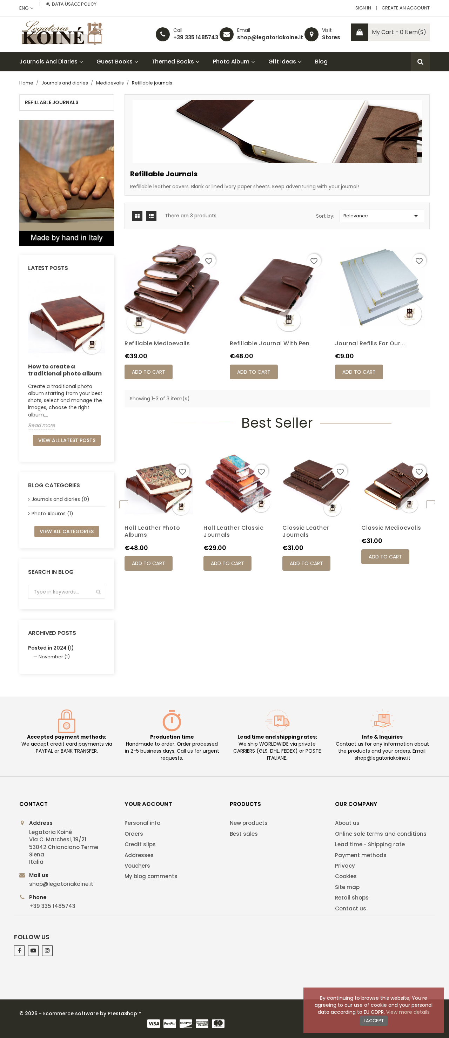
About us (347, 823)
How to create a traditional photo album (65, 370)
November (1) (54, 656)
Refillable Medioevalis (157, 343)
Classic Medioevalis (391, 528)
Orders (134, 833)
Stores (331, 37)
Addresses (139, 855)
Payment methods (361, 855)
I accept (374, 1020)
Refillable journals (52, 102)
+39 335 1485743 (195, 37)
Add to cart (148, 371)
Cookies (346, 876)
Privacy (345, 865)
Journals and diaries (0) (60, 499)
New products (249, 823)
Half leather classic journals (233, 531)
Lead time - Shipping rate (370, 844)
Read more (41, 425)
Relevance (381, 216)
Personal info (142, 823)
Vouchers (137, 865)
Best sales (244, 833)
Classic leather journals (305, 531)
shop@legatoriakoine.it (270, 37)
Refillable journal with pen (270, 343)
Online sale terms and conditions (381, 833)
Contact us (350, 908)
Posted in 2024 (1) (51, 647)
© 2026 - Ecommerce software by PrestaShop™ (80, 1013)
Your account (148, 804)
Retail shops (352, 897)
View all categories (67, 531)
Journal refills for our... (370, 343)
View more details (408, 1012)
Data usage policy (74, 4)
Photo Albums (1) (52, 513)
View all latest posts (66, 440)
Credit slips (140, 844)
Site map (347, 887)
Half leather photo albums (152, 531)
